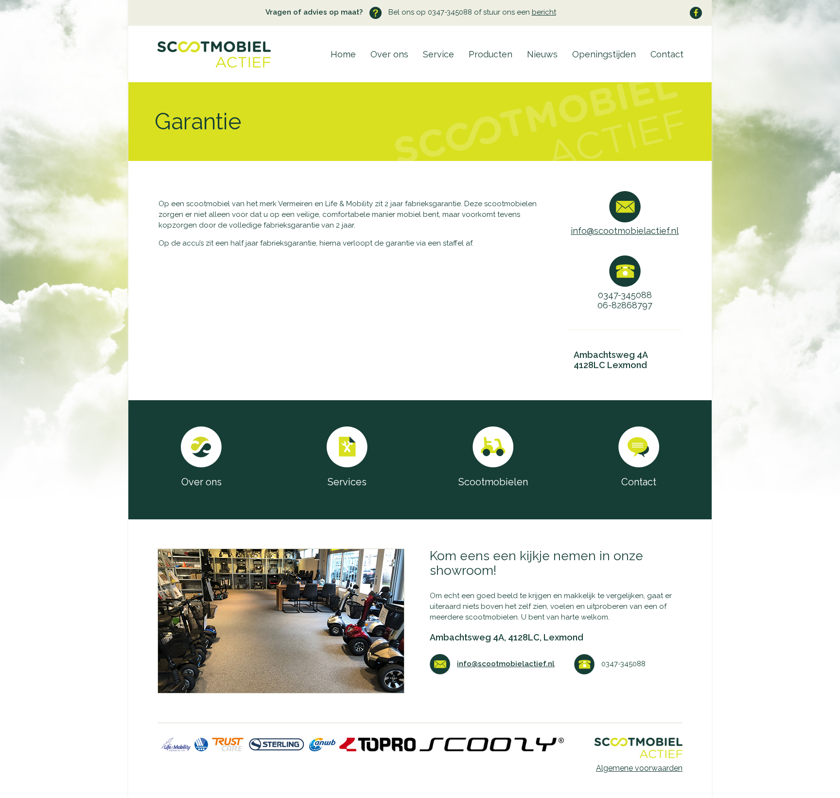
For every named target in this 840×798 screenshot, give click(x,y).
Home (343, 54)
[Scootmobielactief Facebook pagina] (696, 13)
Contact (666, 54)
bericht (544, 12)
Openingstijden (604, 54)
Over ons (389, 54)
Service (438, 54)
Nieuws (542, 54)
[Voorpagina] (199, 65)
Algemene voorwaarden (639, 768)
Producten (490, 54)
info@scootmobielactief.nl (625, 231)
